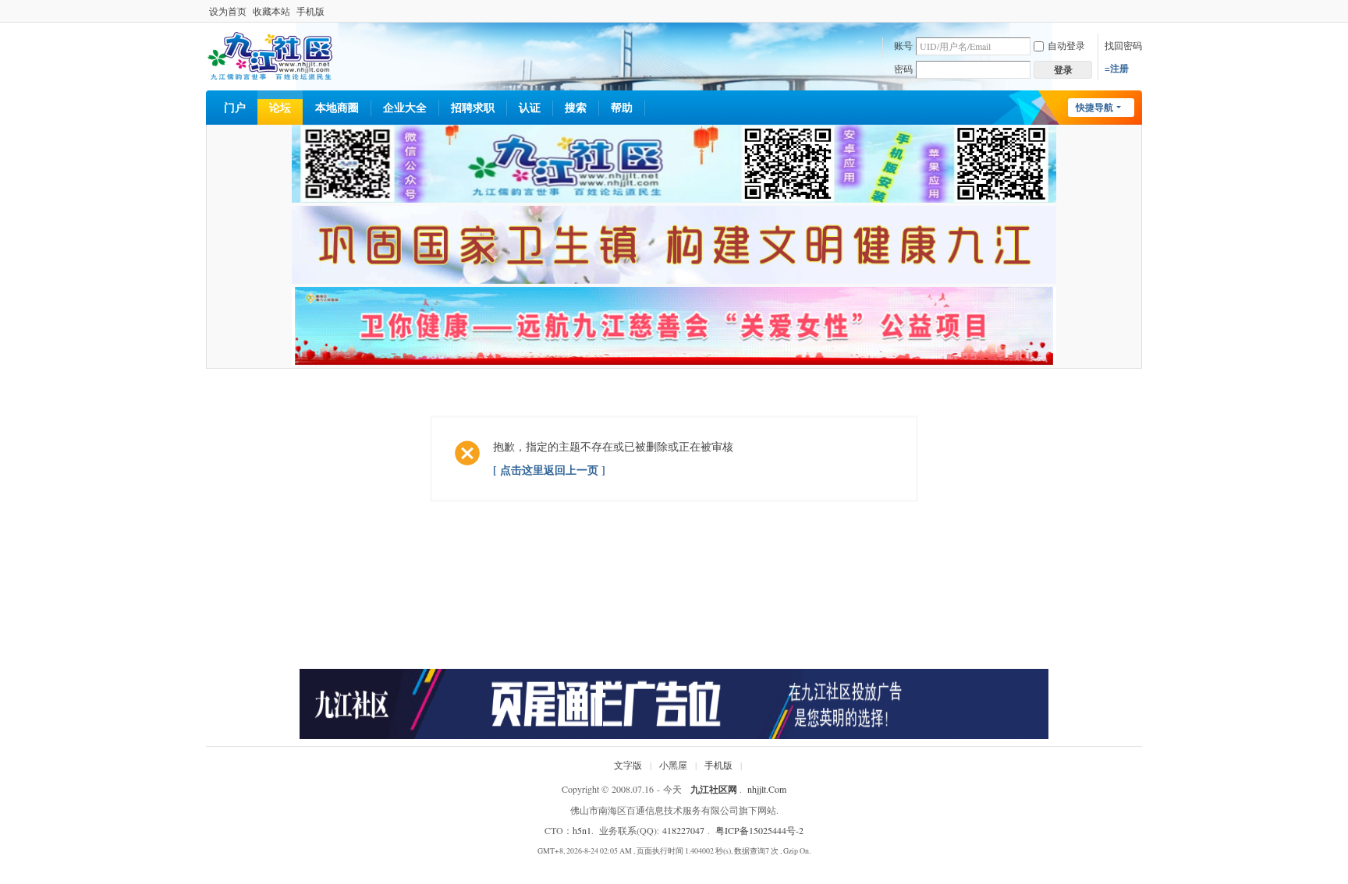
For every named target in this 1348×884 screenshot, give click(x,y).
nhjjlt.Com (766, 789)
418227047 (683, 830)
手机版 (310, 11)
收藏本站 (271, 11)
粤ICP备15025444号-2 (759, 830)
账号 (903, 45)
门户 (235, 107)
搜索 (576, 107)
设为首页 (228, 11)
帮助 (622, 107)
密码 (903, 68)
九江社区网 (713, 789)
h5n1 (582, 830)
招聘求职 (473, 107)
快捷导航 (1094, 107)
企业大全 (405, 107)
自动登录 (1066, 45)
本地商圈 (337, 107)
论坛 (280, 107)
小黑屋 (673, 764)
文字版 (628, 764)
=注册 (1117, 68)
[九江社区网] (270, 54)
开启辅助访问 (1138, 11)
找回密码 (1123, 45)
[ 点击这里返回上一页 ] (549, 469)
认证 (530, 107)
